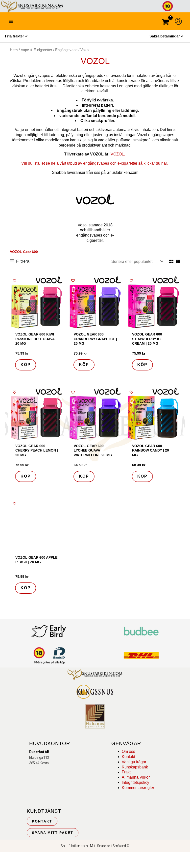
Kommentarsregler (138, 788)
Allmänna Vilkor (136, 777)
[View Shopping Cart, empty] (165, 22)
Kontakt (128, 757)
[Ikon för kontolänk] (178, 21)
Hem (14, 50)
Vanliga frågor (134, 762)
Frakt (126, 772)
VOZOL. (118, 154)
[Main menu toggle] (11, 21)
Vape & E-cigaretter (36, 50)
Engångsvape (66, 50)
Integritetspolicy (135, 782)
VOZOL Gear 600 (24, 252)
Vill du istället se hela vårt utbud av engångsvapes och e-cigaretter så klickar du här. (95, 163)
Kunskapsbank (135, 767)
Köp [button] (26, 365)
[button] (14, 280)
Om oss (128, 751)
